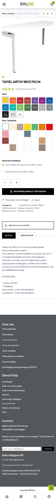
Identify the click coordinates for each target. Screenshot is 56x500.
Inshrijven (48, 449)
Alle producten (8, 13)
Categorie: (7, 205)
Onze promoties (9, 339)
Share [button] (37, 200)
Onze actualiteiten (10, 345)
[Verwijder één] (5, 182)
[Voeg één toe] (16, 182)
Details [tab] (9, 235)
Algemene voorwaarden (19, 225)
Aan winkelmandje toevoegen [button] (30, 191)
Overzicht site (8, 403)
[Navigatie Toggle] (4, 4)
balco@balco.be (16, 459)
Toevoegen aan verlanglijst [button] (17, 200)
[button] (4, 46)
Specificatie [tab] (27, 235)
